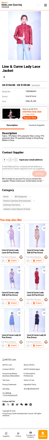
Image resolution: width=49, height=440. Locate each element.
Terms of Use (29, 380)
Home (5, 197)
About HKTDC (29, 365)
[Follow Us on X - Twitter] (8, 404)
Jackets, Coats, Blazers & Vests (16, 209)
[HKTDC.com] (24, 361)
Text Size (5, 380)
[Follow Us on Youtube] (26, 404)
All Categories (21, 197)
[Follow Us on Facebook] (3, 404)
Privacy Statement (9, 384)
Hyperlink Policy (30, 384)
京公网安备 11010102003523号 (10, 394)
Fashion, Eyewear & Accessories (17, 201)
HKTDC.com (7, 365)
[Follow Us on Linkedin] (12, 404)
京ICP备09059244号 (31, 389)
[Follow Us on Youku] (30, 404)
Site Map (5, 389)
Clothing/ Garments (11, 205)
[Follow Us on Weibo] (17, 404)
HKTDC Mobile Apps (32, 369)
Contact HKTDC (8, 369)
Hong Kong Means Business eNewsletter (10, 375)
